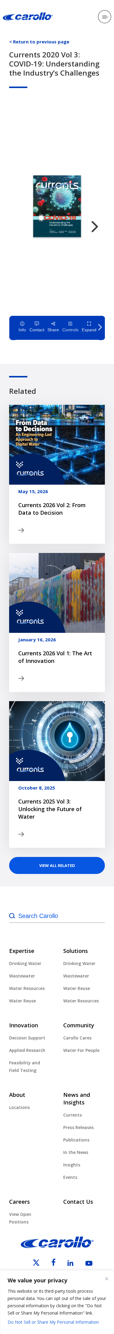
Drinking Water (25, 963)
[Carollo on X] (31, 1264)
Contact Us (78, 1201)
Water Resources (27, 988)
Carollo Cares (77, 1038)
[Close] (106, 1278)
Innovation (23, 1025)
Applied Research (27, 1050)
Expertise (21, 950)
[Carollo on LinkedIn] (65, 1264)
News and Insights (76, 1098)
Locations (19, 1107)
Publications (76, 1140)
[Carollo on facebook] (48, 1264)
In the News (75, 1152)
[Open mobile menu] (104, 16)
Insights (71, 1165)
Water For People (81, 1050)
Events (70, 1177)
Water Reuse (22, 1001)
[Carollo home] (57, 1246)
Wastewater (22, 976)
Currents (72, 1115)
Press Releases (78, 1127)
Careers (19, 1201)
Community (78, 1025)
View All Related (57, 865)
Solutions (75, 950)
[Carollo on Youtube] (83, 1264)
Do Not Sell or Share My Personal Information (53, 1322)
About (17, 1094)
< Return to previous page (39, 42)
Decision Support (27, 1038)
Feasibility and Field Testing (24, 1066)
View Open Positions (20, 1218)
